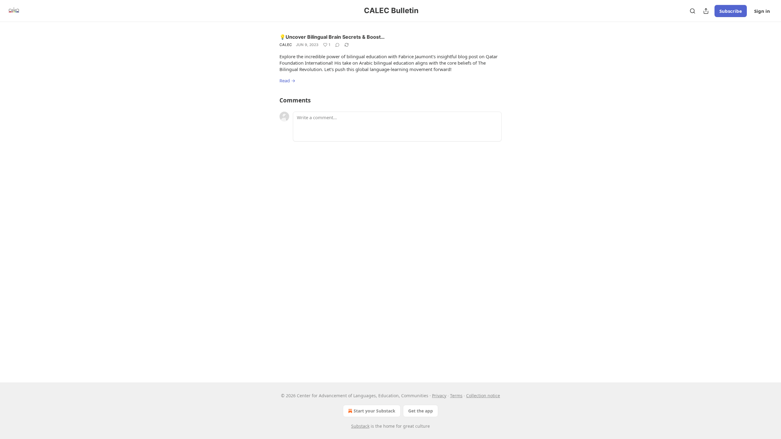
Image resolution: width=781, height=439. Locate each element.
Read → (287, 80)
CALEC (285, 44)
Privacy (439, 395)
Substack (360, 426)
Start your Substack (374, 411)
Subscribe (730, 11)
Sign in (762, 11)
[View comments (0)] (337, 44)
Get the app (420, 411)
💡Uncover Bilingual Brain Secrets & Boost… (332, 37)
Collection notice (483, 395)
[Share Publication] (706, 11)
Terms (456, 395)
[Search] (692, 11)
